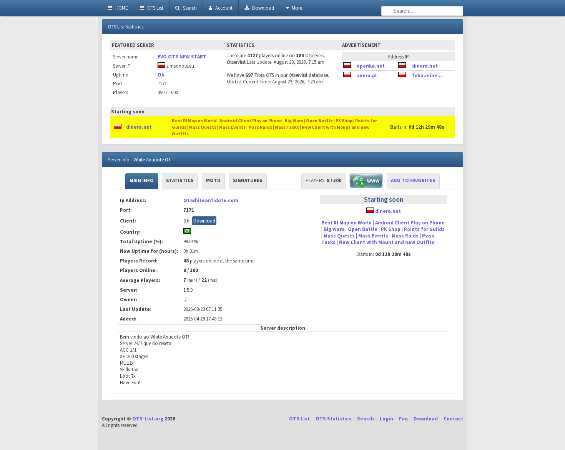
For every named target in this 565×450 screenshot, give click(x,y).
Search (189, 8)
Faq (403, 418)
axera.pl (367, 75)
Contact (453, 418)
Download (262, 8)
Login (386, 418)
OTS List (154, 8)
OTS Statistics (333, 418)
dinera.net (425, 66)
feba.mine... (427, 75)
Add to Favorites (413, 180)
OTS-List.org (147, 418)
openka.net (371, 66)
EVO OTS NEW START (182, 56)
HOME (121, 8)
